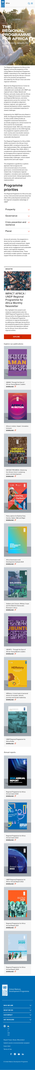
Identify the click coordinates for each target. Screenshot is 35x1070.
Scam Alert (7, 1046)
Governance (11, 215)
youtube (19, 1054)
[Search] (9, 1031)
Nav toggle (32, 3)
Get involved (9, 1020)
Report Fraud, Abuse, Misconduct (14, 1040)
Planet (8, 231)
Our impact (8, 1015)
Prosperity (10, 209)
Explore (16, 337)
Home (3, 9)
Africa (8, 3)
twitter (7, 1054)
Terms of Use (8, 1049)
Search (29, 3)
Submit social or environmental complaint (17, 1043)
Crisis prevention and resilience (15, 223)
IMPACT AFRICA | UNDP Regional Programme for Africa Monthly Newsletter (15, 300)
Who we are (8, 1005)
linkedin (23, 1054)
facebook (11, 1054)
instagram (15, 1054)
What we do (8, 1010)
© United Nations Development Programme (16, 1062)
